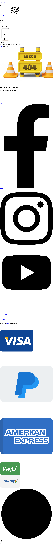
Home (1, 46)
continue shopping (3, 45)
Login (1, 544)
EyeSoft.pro (7, 323)
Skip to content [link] (2, 0)
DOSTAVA (1, 304)
